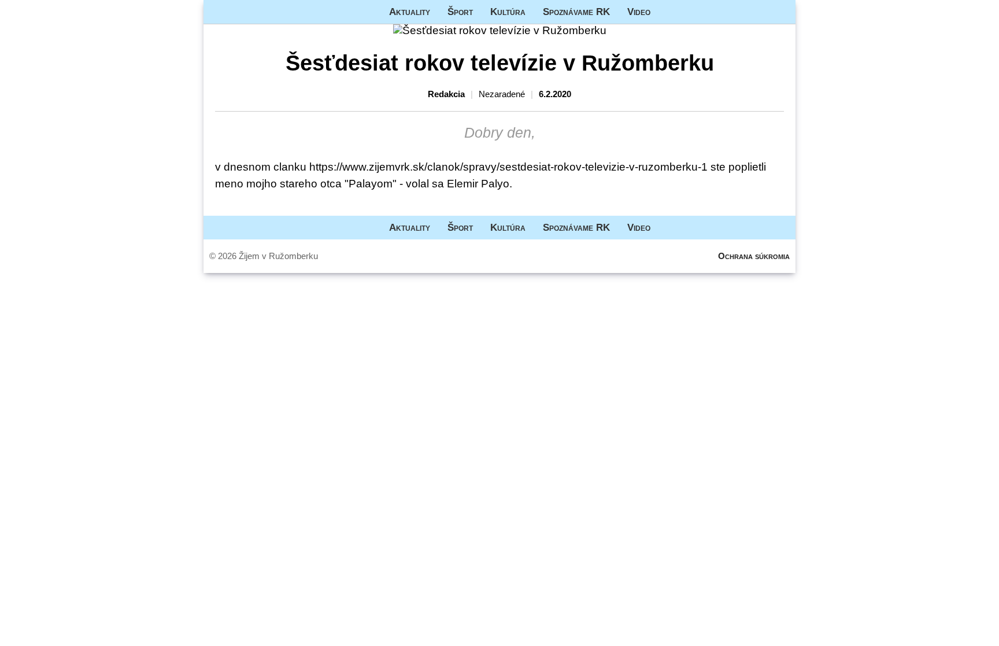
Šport (460, 11)
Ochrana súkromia (754, 256)
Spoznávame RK (576, 11)
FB (667, 11)
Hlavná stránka (247, 11)
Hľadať (781, 11)
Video (638, 11)
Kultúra (508, 11)
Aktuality (409, 11)
